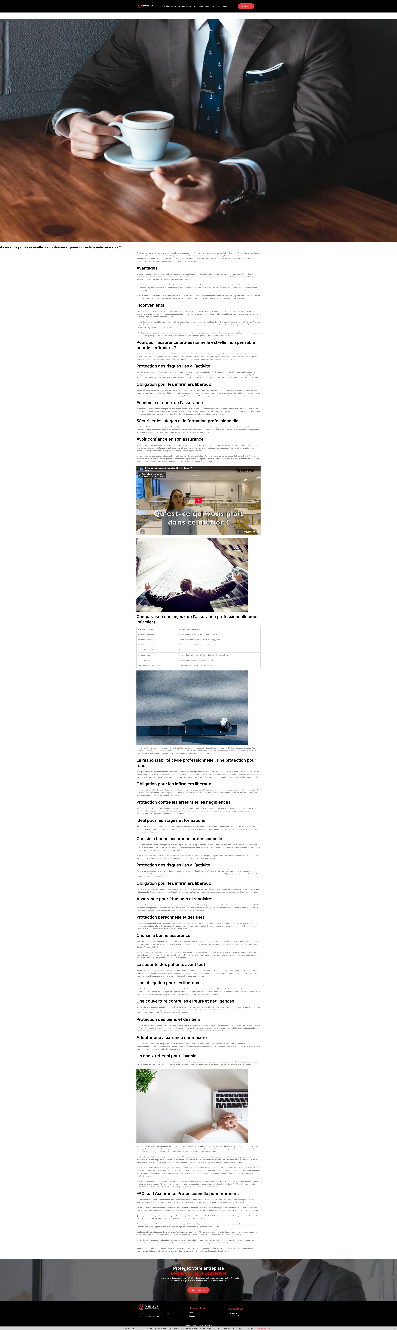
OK (269, 1328)
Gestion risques (185, 6)
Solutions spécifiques (220, 6)
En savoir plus (260, 1328)
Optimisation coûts (201, 6)
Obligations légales (169, 6)
